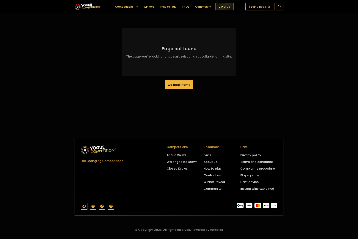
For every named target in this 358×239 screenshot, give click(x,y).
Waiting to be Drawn (182, 162)
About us (210, 162)
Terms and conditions (257, 162)
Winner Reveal (214, 182)
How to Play (168, 7)
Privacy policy (250, 155)
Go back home (179, 85)
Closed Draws (177, 168)
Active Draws (176, 155)
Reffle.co (216, 230)
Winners (149, 7)
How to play (213, 168)
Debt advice (249, 182)
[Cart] (279, 6)
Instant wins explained (257, 189)
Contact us (212, 175)
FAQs (185, 7)
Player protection (253, 175)
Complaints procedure (257, 168)
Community (203, 7)
